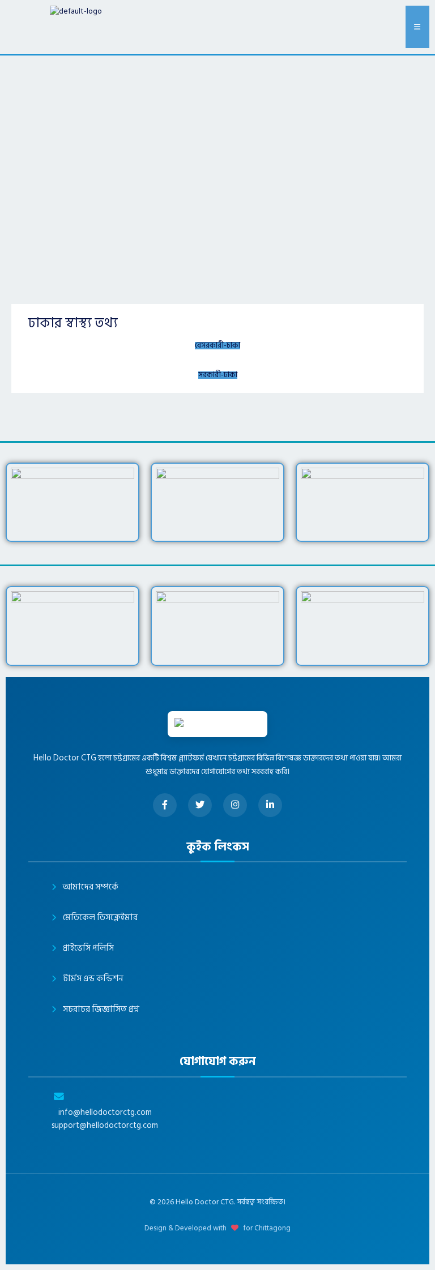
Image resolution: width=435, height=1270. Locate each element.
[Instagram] (235, 805)
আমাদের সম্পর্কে (90, 887)
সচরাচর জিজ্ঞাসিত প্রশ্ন (101, 1009)
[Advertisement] (217, 140)
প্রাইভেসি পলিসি (88, 948)
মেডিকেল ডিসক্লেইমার (100, 917)
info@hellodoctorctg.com (105, 1112)
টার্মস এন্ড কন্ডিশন (93, 979)
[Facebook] (165, 805)
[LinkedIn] (270, 805)
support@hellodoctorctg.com (105, 1125)
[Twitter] (200, 805)
